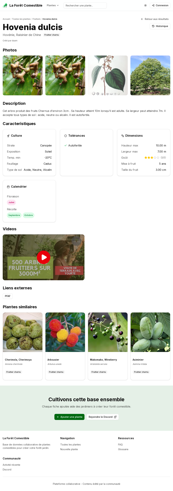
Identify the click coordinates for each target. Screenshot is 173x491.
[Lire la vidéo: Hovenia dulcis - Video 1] (43, 257)
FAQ (120, 444)
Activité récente (11, 464)
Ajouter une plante (71, 416)
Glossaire (123, 449)
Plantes (51, 5)
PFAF (7, 296)
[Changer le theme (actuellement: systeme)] (145, 5)
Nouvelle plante (69, 449)
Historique (162, 26)
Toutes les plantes (70, 444)
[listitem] (23, 75)
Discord (7, 469)
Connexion (162, 5)
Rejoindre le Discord (104, 417)
